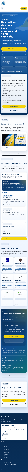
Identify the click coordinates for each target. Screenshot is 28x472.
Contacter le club (14, 404)
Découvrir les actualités (14, 49)
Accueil (5, 444)
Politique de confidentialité (10, 464)
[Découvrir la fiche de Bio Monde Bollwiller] (20, 260)
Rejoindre (23, 8)
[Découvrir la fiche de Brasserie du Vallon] (7, 276)
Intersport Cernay (19, 297)
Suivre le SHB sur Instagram (8, 147)
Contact (6, 457)
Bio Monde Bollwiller (19, 263)
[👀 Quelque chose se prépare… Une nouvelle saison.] (8, 140)
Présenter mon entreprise (14, 341)
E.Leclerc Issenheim (6, 297)
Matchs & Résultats (8, 451)
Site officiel (4, 270)
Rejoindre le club (14, 106)
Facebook (4, 438)
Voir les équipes (14, 110)
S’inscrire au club (14, 400)
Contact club (7, 466)
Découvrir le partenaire (7, 268)
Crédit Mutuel (18, 280)
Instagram (4, 435)
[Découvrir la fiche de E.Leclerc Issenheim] (7, 293)
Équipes (6, 448)
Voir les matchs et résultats (14, 53)
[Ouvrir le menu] (2, 8)
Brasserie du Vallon (6, 280)
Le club (5, 446)
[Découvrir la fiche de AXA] (7, 260)
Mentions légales (8, 462)
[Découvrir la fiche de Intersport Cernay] (20, 293)
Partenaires (6, 452)
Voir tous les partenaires (14, 376)
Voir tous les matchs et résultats (14, 238)
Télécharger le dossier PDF (14, 336)
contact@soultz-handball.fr (16, 344)
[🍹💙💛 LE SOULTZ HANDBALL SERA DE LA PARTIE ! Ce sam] (20, 140)
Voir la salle (5, 433)
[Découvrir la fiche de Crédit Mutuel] (20, 276)
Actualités (6, 449)
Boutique (6, 454)
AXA (3, 263)
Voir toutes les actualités (14, 154)
